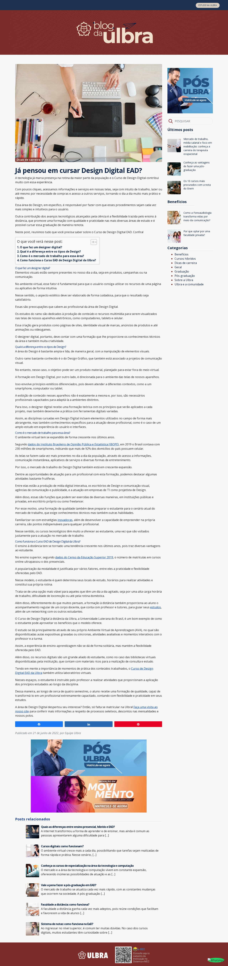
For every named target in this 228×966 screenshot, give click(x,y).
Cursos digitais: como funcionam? (62, 846)
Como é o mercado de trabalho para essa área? (52, 256)
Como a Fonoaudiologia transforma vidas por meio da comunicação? (197, 216)
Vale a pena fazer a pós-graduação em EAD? (68, 885)
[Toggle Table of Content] (92, 242)
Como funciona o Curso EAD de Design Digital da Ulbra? (58, 260)
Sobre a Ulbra (184, 280)
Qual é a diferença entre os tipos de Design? (50, 251)
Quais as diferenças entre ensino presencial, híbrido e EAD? (78, 827)
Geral (178, 267)
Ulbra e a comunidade (189, 284)
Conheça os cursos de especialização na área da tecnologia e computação (87, 866)
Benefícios (181, 254)
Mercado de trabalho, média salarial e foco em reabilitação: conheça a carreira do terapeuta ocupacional (197, 146)
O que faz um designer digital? (41, 247)
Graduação (182, 271)
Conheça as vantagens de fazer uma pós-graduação (196, 166)
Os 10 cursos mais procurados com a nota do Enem (197, 184)
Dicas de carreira (186, 263)
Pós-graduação (185, 276)
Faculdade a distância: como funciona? (65, 904)
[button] (170, 90)
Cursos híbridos (185, 259)
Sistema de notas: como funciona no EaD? (67, 924)
